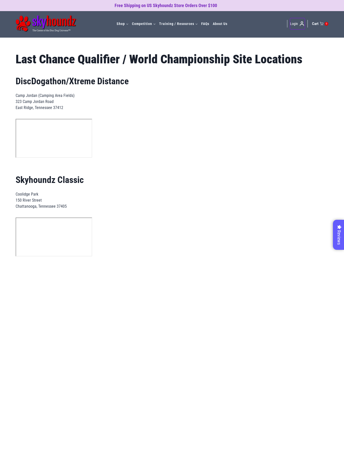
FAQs (205, 24)
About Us (220, 24)
